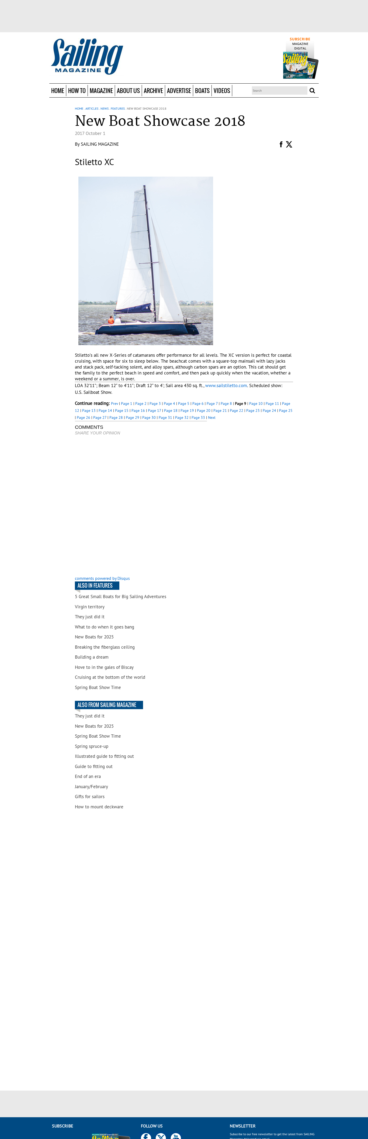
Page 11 (272, 403)
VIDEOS (222, 90)
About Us (128, 90)
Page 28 (116, 417)
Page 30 (149, 417)
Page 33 (198, 417)
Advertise (179, 90)
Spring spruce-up (91, 746)
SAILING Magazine (100, 144)
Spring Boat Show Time (98, 687)
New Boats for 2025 (94, 637)
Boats (202, 90)
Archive (153, 90)
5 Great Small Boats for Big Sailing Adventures (120, 596)
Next (212, 417)
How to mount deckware (99, 807)
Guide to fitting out (94, 766)
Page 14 (105, 410)
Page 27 (99, 417)
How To (77, 90)
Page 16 (138, 410)
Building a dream (92, 657)
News (104, 108)
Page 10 (256, 403)
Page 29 (132, 417)
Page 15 (122, 410)
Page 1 (126, 403)
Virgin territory (90, 607)
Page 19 (187, 410)
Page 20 (203, 410)
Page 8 (226, 403)
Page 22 (236, 410)
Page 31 (165, 417)
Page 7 (212, 403)
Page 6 (198, 403)
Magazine (101, 90)
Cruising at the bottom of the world (110, 677)
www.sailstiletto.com (226, 385)
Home (57, 90)
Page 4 (169, 403)
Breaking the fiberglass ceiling (105, 647)
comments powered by (102, 578)
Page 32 (182, 417)
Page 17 (154, 410)
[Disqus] (141, 506)
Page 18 (171, 410)
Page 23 (253, 410)
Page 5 (183, 403)
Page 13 (89, 410)
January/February (91, 787)
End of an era (88, 776)
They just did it (90, 617)
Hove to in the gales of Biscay (104, 667)
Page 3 (155, 403)
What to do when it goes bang (104, 627)
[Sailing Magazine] (86, 57)
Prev (114, 403)
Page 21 (220, 410)
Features (118, 108)
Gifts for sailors (90, 796)
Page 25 (286, 410)
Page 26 (83, 417)
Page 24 (269, 410)
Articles (91, 108)
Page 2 (141, 403)
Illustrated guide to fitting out (104, 756)
